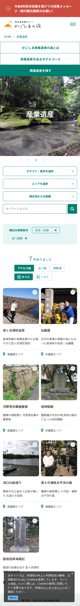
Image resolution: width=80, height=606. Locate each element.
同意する (13, 598)
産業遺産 (22, 37)
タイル (26, 277)
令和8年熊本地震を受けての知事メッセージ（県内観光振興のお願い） (43, 8)
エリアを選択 (40, 184)
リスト (45, 277)
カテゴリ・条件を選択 (40, 171)
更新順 (57, 268)
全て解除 (17, 238)
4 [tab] (44, 160)
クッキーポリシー (54, 587)
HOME (8, 37)
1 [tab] (21, 160)
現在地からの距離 (40, 196)
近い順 (42, 268)
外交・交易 (42, 230)
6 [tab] (59, 160)
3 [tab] (36, 160)
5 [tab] (52, 160)
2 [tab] (28, 160)
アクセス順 (24, 268)
